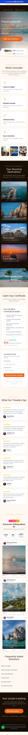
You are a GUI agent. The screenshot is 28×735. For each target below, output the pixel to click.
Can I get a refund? (6, 681)
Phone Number (7, 367)
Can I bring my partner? (7, 674)
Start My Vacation (13, 711)
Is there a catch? (5, 678)
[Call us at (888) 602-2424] (3, 727)
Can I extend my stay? (6, 685)
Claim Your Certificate (11, 39)
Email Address (7, 361)
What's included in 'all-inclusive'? (9, 670)
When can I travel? (5, 666)
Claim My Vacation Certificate (14, 375)
